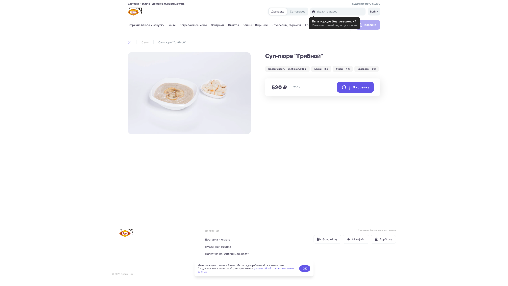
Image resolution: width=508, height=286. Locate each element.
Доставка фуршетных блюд (168, 3)
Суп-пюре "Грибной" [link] (172, 42)
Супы (145, 42)
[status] (254, 268)
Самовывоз (297, 11)
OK (305, 268)
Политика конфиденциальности (227, 253)
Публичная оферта (218, 246)
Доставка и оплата (139, 3)
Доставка (277, 11)
